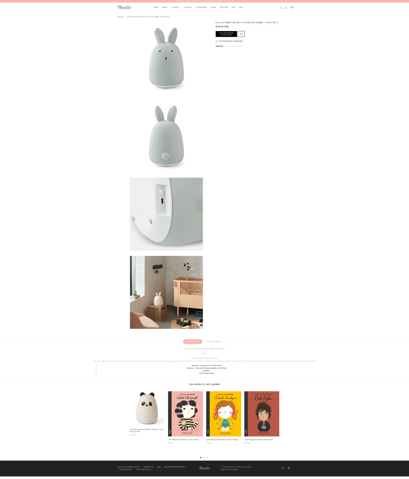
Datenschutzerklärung (128, 467)
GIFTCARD (224, 7)
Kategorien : (220, 46)
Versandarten (125, 469)
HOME (155, 7)
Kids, (229, 46)
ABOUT (165, 7)
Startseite (120, 17)
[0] (291, 7)
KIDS (233, 7)
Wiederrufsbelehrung (175, 467)
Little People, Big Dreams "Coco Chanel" (183, 440)
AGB (159, 467)
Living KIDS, (235, 46)
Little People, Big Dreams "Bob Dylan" (258, 440)
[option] (147, 414)
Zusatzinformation (214, 342)
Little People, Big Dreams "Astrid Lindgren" (222, 440)
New (240, 46)
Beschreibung (193, 342)
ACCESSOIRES (201, 7)
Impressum (148, 467)
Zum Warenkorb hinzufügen (226, 34)
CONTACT (176, 7)
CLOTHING (187, 7)
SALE (241, 7)
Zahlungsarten (143, 469)
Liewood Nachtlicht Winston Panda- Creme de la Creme (147, 430)
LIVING (213, 7)
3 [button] (207, 457)
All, (226, 46)
